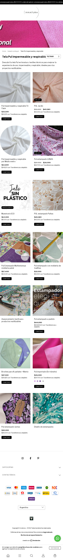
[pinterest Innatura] (38, 458)
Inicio (4, 51)
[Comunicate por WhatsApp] (57, 538)
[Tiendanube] (31, 541)
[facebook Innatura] (31, 458)
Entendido (55, 548)
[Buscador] (31, 555)
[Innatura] (8, 555)
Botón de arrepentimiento (31, 535)
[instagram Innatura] (23, 458)
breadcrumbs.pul (13, 51)
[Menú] (20, 555)
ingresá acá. (48, 532)
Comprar (6, 119)
